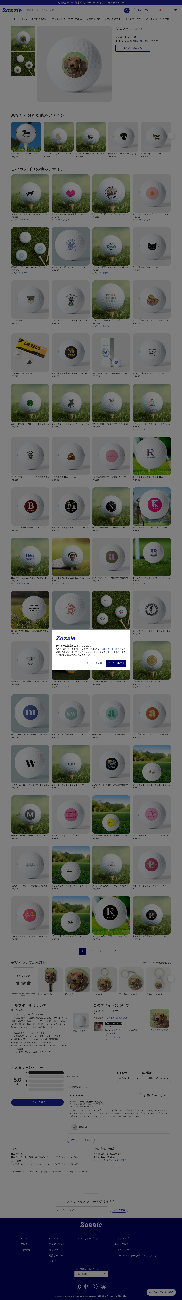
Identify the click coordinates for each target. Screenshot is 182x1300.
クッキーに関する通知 (114, 649)
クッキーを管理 (94, 663)
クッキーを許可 (116, 663)
